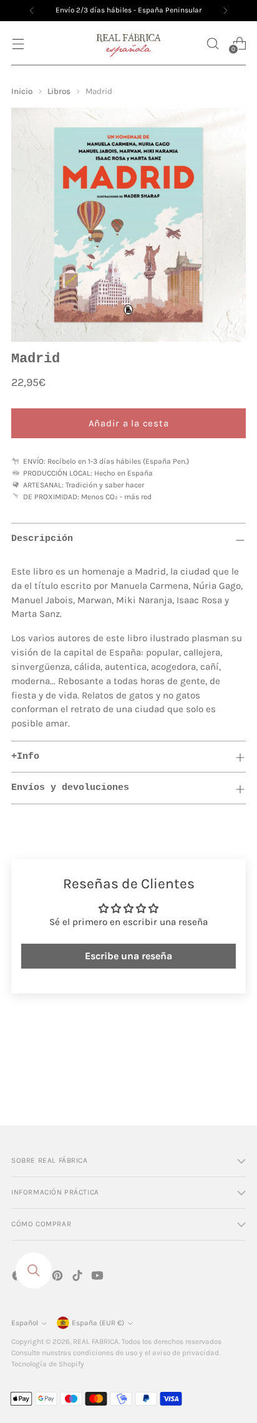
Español (24, 1322)
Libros (58, 91)
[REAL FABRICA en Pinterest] (58, 1277)
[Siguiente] (225, 10)
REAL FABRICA (96, 1341)
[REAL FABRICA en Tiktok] (78, 1277)
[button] (212, 43)
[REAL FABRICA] (128, 43)
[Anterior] (32, 10)
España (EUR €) (98, 1322)
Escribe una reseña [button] (128, 956)
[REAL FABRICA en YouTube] (98, 1277)
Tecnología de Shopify (47, 1364)
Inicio (21, 91)
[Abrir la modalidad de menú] (18, 43)
